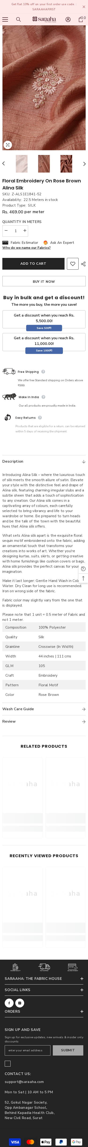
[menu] (5, 19)
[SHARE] (82, 264)
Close (84, 7)
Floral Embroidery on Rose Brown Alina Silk (41, 184)
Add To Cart (33, 263)
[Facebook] (9, 1003)
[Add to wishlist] (73, 264)
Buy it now (44, 281)
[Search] (18, 19)
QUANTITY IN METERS (22, 221)
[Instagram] (19, 1003)
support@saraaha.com (24, 1081)
